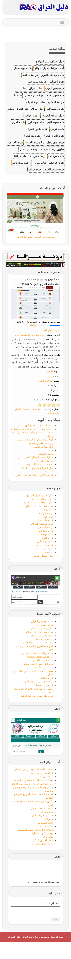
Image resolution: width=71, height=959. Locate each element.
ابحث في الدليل (52, 903)
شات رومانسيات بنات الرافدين (37, 653)
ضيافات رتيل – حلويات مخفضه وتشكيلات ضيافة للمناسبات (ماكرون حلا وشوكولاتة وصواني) (32, 432)
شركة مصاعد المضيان (42, 808)
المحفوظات (54, 412)
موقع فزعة (47, 836)
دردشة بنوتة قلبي (28, 149)
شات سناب (34, 169)
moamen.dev (46, 826)
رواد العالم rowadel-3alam (40, 656)
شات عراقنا (20, 156)
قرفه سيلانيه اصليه (43, 446)
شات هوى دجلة (55, 95)
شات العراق (35, 88)
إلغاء (32, 325)
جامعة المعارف (45, 822)
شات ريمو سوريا (44, 685)
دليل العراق (37, 108)
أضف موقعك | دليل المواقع (49, 68)
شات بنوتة (20, 88)
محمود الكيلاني (45, 454)
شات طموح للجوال (37, 129)
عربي (51, 376)
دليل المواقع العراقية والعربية (38, 502)
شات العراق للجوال (53, 135)
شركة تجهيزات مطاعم (41, 773)
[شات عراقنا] (35, 256)
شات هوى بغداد (55, 142)
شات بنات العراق (35, 142)
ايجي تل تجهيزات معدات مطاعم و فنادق (32, 783)
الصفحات (36, 409)
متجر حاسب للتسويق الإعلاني (38, 642)
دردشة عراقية (30, 75)
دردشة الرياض (56, 102)
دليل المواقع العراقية (42, 499)
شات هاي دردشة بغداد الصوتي (37, 681)
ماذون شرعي (46, 812)
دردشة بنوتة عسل (34, 95)
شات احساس (56, 81)
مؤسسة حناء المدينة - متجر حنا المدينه (33, 780)
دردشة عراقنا (46, 552)
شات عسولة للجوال (43, 660)
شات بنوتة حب (45, 534)
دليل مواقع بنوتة (45, 509)
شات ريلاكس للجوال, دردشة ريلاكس (34, 475)
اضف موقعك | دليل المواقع (39, 632)
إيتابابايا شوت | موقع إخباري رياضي (35, 425)
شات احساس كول (44, 548)
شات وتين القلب (44, 776)
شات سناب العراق (54, 169)
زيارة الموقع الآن (51, 330)
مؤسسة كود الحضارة (42, 833)
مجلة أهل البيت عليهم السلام (38, 664)
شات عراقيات (56, 156)
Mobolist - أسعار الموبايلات (39, 464)
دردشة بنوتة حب (37, 81)
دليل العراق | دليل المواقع (50, 61)
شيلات (50, 450)
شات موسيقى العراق (52, 75)
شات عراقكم (56, 162)
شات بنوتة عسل (23, 68)
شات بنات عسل (45, 520)
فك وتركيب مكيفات (43, 667)
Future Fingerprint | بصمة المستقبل (35, 829)
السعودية (48, 371)
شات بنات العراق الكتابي (40, 635)
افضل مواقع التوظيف (42, 815)
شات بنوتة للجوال (35, 102)
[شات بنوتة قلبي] (35, 264)
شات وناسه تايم (55, 108)
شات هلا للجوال (31, 135)
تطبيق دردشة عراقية (52, 149)
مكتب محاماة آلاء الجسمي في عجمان (33, 769)
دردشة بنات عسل (44, 639)
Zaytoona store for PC (42, 844)
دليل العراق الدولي (18, 108)
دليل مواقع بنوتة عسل (42, 628)
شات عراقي (57, 129)
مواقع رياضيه (45, 380)
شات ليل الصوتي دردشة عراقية (37, 696)
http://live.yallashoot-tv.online (30, 335)
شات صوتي (40, 162)
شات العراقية (15, 142)
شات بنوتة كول (36, 122)
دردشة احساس (45, 527)
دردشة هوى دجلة (21, 162)
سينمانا (18, 95)
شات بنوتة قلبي (55, 122)
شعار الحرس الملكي (42, 840)
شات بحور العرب (54, 88)
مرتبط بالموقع (22, 409)
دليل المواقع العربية (53, 115)
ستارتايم (49, 819)
